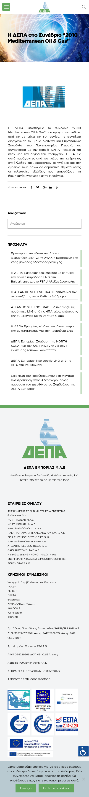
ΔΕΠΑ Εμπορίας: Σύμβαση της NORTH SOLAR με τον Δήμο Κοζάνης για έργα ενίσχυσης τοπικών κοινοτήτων (39, 346)
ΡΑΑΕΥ (12, 586)
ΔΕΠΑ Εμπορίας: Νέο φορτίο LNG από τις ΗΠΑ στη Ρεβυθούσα (41, 362)
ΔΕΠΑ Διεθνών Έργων (21, 604)
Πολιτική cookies (56, 788)
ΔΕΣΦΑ (12, 595)
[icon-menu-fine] (6, 7)
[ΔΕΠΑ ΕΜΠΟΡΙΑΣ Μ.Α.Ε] (44, 7)
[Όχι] (83, 779)
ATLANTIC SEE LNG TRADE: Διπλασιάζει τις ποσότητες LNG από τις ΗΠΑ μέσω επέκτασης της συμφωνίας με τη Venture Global (44, 311)
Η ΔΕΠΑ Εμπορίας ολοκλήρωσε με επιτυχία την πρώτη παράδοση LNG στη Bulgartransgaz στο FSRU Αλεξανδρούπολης (43, 277)
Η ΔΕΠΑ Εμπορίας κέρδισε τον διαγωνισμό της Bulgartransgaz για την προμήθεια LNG (42, 328)
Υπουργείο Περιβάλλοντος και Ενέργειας (32, 582)
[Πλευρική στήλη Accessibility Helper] (83, 751)
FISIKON (12, 591)
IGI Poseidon (15, 612)
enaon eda (14, 599)
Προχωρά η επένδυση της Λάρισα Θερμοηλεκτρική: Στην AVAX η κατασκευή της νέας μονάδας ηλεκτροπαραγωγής (44, 258)
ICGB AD (13, 617)
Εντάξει (26, 788)
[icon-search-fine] (84, 6)
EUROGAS (14, 608)
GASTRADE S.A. (17, 515)
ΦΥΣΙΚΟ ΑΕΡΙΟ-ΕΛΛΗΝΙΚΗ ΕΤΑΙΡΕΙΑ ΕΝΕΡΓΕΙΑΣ (36, 511)
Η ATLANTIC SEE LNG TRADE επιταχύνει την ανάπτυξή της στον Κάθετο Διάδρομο (44, 294)
